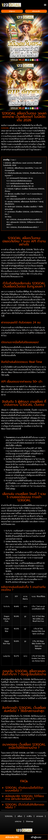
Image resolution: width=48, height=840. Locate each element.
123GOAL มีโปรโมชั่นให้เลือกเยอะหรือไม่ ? (24, 806)
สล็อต (20, 816)
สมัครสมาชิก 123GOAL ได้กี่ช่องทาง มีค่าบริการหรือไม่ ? (24, 797)
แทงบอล (39, 816)
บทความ (18, 821)
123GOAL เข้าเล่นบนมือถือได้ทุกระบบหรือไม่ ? (24, 789)
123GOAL (5, 128)
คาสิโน (29, 816)
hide (13, 160)
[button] (45, 5)
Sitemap (29, 821)
